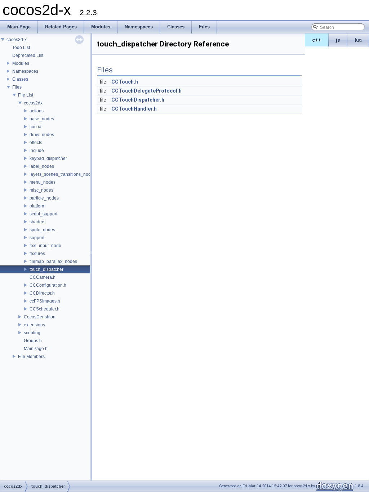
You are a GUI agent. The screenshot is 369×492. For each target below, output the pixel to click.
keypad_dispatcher (48, 158)
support (37, 237)
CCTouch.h (124, 82)
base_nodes (42, 118)
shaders (37, 221)
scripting (32, 332)
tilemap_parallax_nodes (53, 261)
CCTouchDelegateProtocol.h (146, 91)
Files (17, 87)
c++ (316, 40)
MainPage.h (36, 348)
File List (25, 95)
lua (358, 40)
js (338, 40)
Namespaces (25, 71)
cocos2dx (33, 103)
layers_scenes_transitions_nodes (62, 174)
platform (37, 206)
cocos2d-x (16, 39)
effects (36, 142)
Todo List (21, 47)
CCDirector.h (42, 293)
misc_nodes (41, 190)
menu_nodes (42, 182)
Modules (20, 63)
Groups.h (33, 340)
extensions (34, 324)
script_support (43, 213)
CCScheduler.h (44, 309)
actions (37, 110)
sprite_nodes (42, 229)
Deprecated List (27, 55)
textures (37, 253)
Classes (20, 79)
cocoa (35, 126)
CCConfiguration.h (48, 285)
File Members (31, 356)
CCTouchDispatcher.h (137, 100)
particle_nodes (44, 198)
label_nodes (42, 166)
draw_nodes (42, 134)
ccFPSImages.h (45, 301)
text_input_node (45, 245)
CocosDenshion (39, 316)
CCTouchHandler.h (134, 109)
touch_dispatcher (46, 269)
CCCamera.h (42, 277)
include (37, 150)
